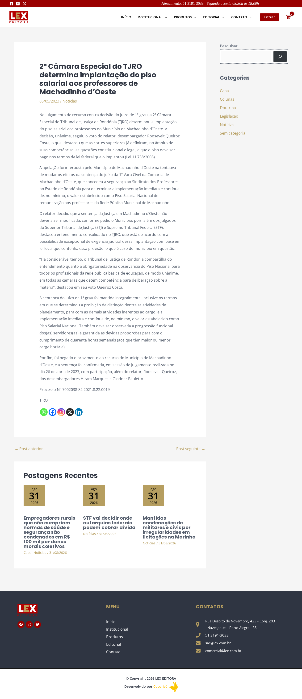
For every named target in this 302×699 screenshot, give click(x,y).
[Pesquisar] (280, 56)
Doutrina (228, 107)
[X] (70, 412)
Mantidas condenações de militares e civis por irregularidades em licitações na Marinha (169, 527)
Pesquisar (229, 46)
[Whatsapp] (44, 412)
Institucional (117, 629)
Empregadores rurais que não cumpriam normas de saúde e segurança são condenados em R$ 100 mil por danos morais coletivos (49, 532)
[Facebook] (11, 4)
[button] (165, 17)
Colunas (227, 99)
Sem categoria (232, 133)
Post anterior (29, 448)
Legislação (229, 116)
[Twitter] (24, 4)
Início (111, 621)
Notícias (70, 101)
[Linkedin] (79, 412)
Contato (113, 651)
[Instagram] (18, 4)
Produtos (114, 636)
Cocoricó (160, 686)
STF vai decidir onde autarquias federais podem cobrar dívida (109, 523)
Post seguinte (190, 448)
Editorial (113, 644)
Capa (28, 552)
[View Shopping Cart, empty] (288, 17)
